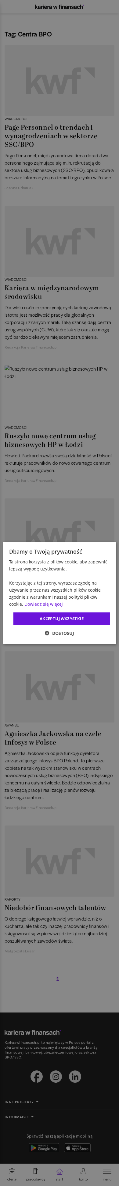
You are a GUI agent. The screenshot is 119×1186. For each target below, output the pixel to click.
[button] (59, 633)
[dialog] (59, 593)
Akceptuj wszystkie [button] (62, 618)
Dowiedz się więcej (43, 604)
